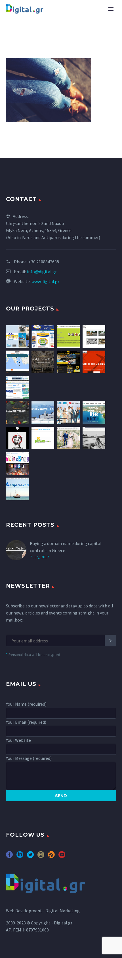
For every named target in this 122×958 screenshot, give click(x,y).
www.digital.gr (45, 281)
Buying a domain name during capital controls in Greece (66, 547)
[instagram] (40, 856)
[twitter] (30, 856)
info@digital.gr (42, 271)
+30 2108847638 (43, 261)
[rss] (51, 856)
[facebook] (9, 856)
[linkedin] (19, 856)
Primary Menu (111, 9)
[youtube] (61, 856)
